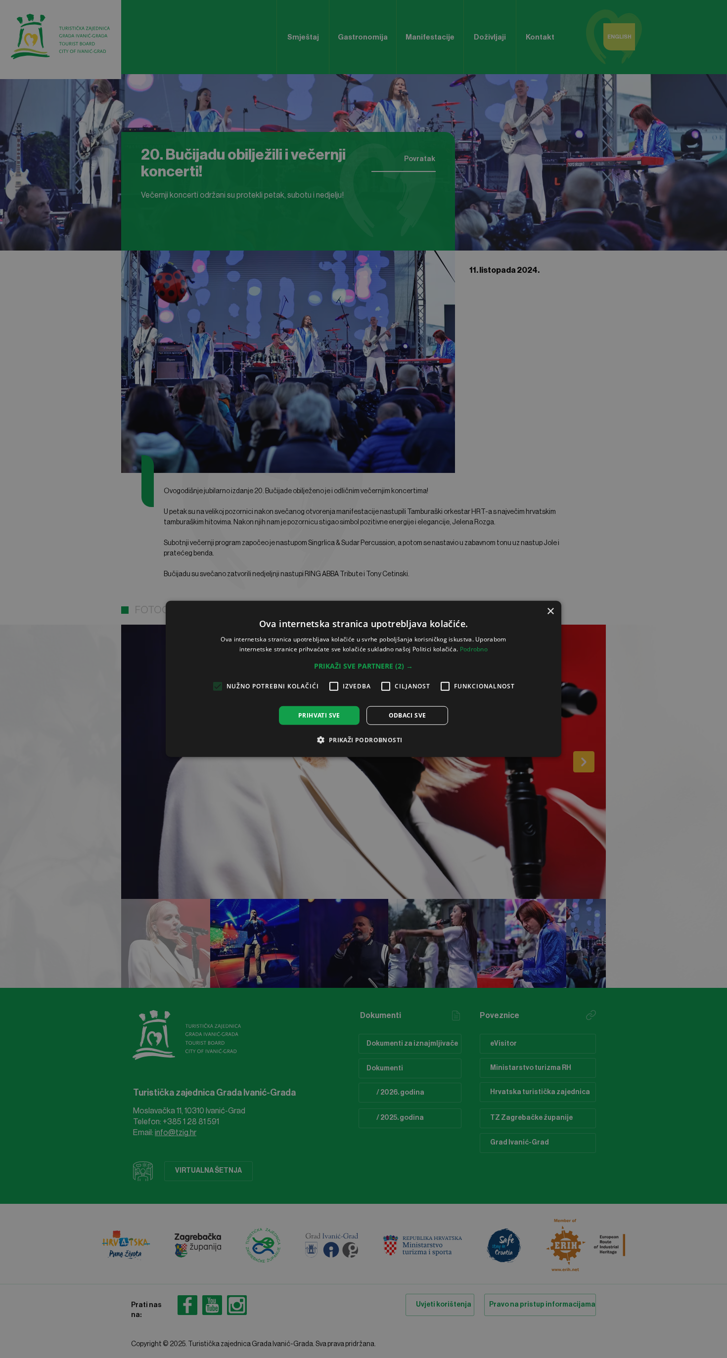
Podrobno (474, 649)
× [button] (550, 611)
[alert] (363, 679)
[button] (363, 666)
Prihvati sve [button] (319, 715)
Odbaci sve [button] (407, 715)
